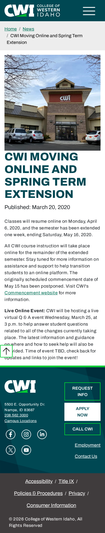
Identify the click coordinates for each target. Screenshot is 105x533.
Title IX (66, 481)
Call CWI (83, 429)
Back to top (6, 351)
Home (10, 29)
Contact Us (86, 456)
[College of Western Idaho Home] (32, 10)
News (28, 29)
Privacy (77, 493)
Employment (88, 445)
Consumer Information (51, 505)
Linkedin (42, 434)
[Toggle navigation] (89, 12)
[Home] (20, 386)
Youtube (26, 450)
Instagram (26, 434)
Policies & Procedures (38, 493)
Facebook (10, 434)
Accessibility (39, 481)
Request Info (82, 391)
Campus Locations (20, 421)
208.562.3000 (16, 415)
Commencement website (31, 292)
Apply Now (82, 411)
